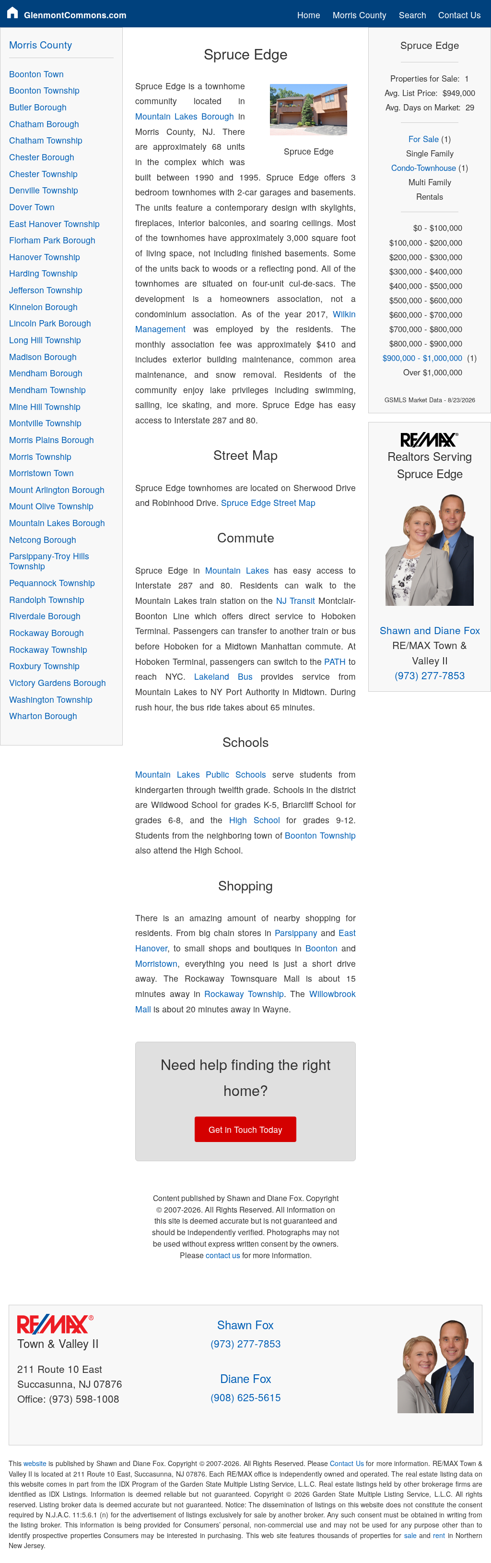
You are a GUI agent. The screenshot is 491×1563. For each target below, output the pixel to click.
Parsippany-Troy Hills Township (49, 561)
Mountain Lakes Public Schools (200, 774)
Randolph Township (46, 599)
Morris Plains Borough (51, 439)
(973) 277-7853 (430, 675)
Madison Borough (43, 356)
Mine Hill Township (45, 406)
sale (410, 1535)
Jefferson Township (45, 290)
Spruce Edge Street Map (268, 502)
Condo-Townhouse (423, 167)
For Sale (424, 138)
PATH (335, 661)
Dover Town (32, 207)
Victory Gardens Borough (57, 682)
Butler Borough (38, 107)
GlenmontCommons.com (75, 15)
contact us (223, 1255)
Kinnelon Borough (43, 307)
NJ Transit (295, 600)
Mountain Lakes (237, 570)
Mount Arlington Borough (57, 489)
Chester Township (43, 174)
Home (308, 15)
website (35, 1463)
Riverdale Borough (45, 616)
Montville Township (45, 423)
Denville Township (43, 190)
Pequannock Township (52, 583)
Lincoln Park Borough (50, 323)
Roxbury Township (44, 666)
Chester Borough (41, 157)
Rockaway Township (244, 993)
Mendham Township (47, 390)
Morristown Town (41, 473)
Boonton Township (320, 835)
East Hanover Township (54, 223)
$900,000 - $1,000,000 (422, 357)
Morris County (359, 15)
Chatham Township (45, 140)
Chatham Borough (44, 124)
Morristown (156, 963)
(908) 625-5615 (245, 1397)
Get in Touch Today (245, 1129)
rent (439, 1535)
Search (412, 15)
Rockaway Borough (46, 632)
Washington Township (51, 699)
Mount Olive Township (51, 506)
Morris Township (40, 456)
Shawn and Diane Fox (430, 630)
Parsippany (296, 932)
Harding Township (43, 273)
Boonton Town (36, 74)
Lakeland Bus (223, 676)
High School (254, 820)
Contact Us (459, 15)
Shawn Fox (245, 1324)
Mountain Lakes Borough (184, 116)
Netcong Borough (42, 539)
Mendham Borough (45, 373)
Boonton (321, 948)
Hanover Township (44, 257)
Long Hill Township (45, 340)
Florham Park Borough (52, 240)
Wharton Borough (43, 715)
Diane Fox (245, 1378)
